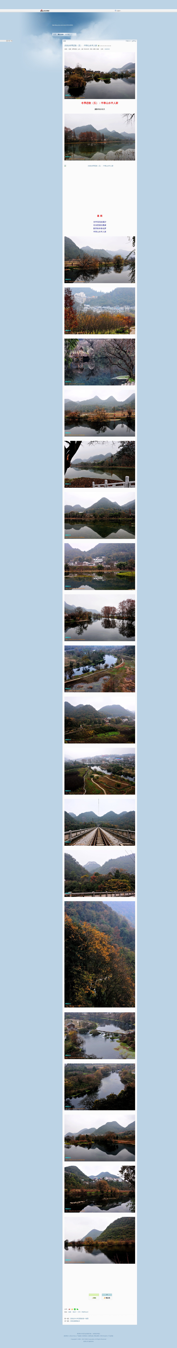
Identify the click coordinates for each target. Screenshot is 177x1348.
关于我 (67, 34)
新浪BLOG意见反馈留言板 (84, 1333)
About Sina (73, 1336)
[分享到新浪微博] (69, 1309)
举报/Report (85, 1312)
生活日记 (107, 49)
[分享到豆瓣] (75, 1309)
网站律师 (96, 1336)
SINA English (103, 1336)
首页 (54, 34)
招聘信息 (90, 1336)
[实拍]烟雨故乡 (75, 1321)
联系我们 (85, 1336)
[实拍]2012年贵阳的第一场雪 (79, 1318)
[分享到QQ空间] (72, 1309)
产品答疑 (110, 1336)
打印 (79, 1312)
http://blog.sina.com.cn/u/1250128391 (62, 25)
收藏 (69, 1312)
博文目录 (61, 34)
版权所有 (91, 1341)
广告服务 (79, 1336)
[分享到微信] (77, 1309)
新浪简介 (66, 1336)
